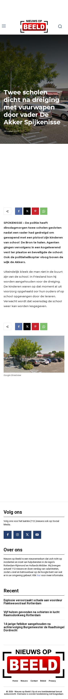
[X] (27, 211)
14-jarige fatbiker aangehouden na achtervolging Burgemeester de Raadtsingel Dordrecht (34, 627)
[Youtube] (37, 535)
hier (39, 575)
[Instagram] (17, 535)
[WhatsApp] (43, 211)
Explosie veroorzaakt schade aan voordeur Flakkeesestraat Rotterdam (33, 602)
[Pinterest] (35, 211)
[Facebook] (18, 211)
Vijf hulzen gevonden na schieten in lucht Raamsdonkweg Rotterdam (31, 613)
